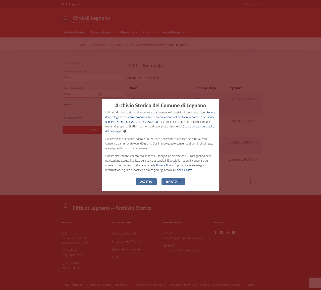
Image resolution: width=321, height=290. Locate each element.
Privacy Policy (165, 165)
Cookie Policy (183, 170)
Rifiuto (171, 181)
